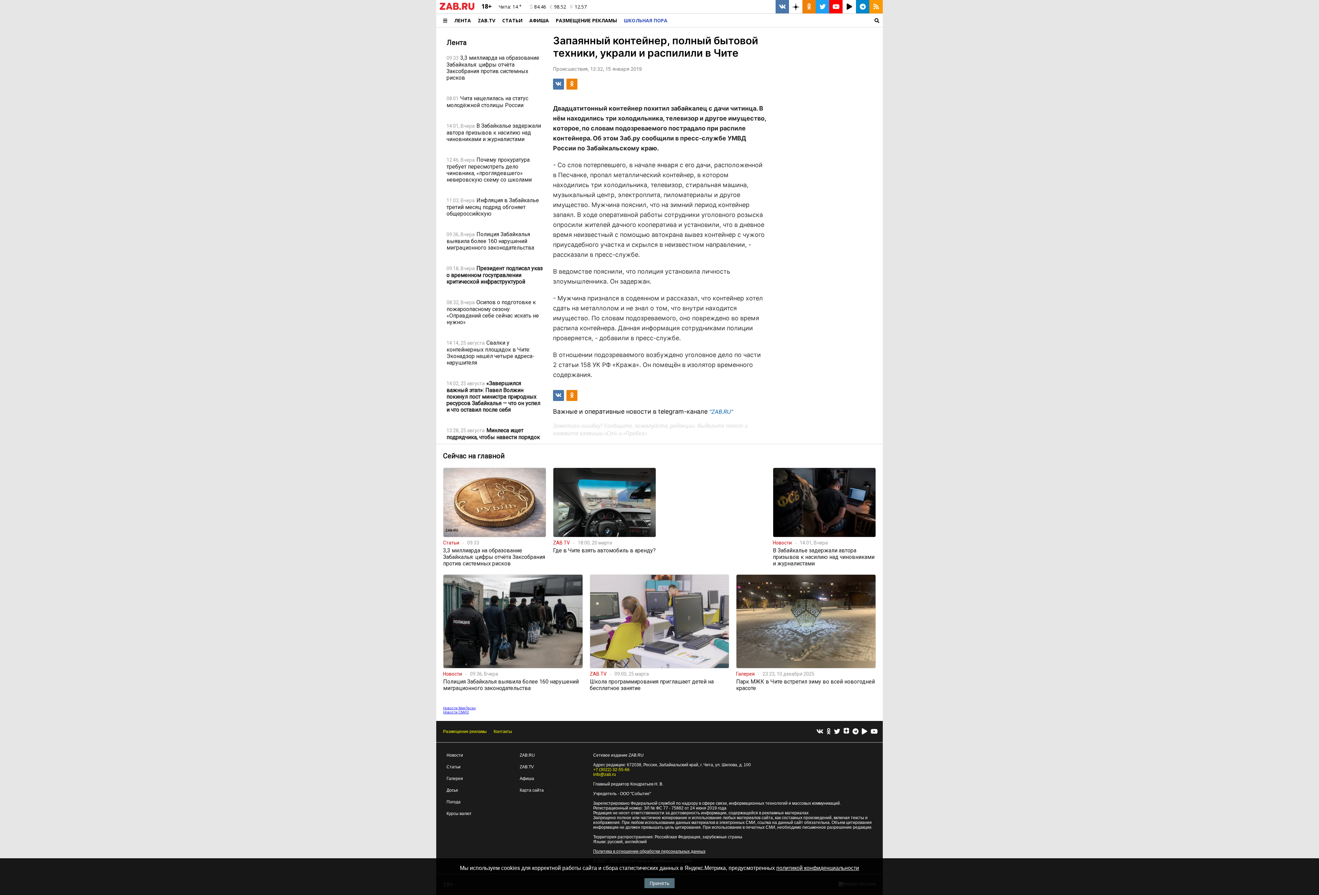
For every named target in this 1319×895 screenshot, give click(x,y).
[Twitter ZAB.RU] (822, 6)
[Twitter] (837, 732)
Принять (659, 883)
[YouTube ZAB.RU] (836, 6)
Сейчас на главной (474, 456)
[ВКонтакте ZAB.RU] (782, 6)
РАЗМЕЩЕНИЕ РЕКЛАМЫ (586, 20)
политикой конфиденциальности (817, 868)
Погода (454, 802)
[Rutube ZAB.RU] (849, 6)
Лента (462, 20)
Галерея (455, 778)
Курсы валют (459, 813)
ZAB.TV (486, 20)
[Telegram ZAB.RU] (862, 6)
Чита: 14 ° (510, 6)
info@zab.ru (604, 774)
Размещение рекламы (465, 731)
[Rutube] (864, 732)
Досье (452, 790)
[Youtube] (874, 732)
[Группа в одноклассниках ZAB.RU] (809, 6)
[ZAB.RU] (457, 8)
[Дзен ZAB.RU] (795, 6)
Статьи (512, 20)
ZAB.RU (527, 755)
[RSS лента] (876, 6)
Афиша (539, 20)
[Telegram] (855, 732)
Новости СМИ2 (456, 712)
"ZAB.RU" (721, 411)
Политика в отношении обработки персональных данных (649, 851)
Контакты (503, 731)
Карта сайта (532, 790)
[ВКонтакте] (820, 732)
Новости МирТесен (459, 708)
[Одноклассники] (828, 732)
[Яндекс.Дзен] (846, 731)
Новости (455, 755)
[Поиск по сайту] (777, 20)
